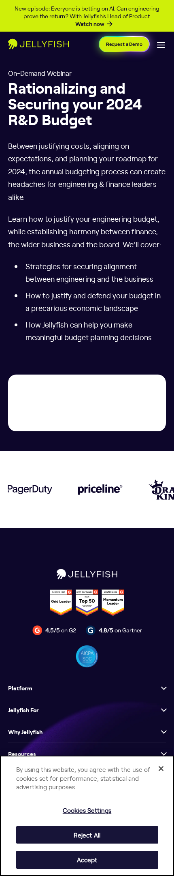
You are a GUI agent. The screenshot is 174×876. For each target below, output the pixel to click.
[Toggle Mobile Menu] (161, 44)
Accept (87, 859)
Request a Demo (124, 44)
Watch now (89, 24)
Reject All (87, 835)
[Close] (161, 768)
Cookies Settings (87, 810)
